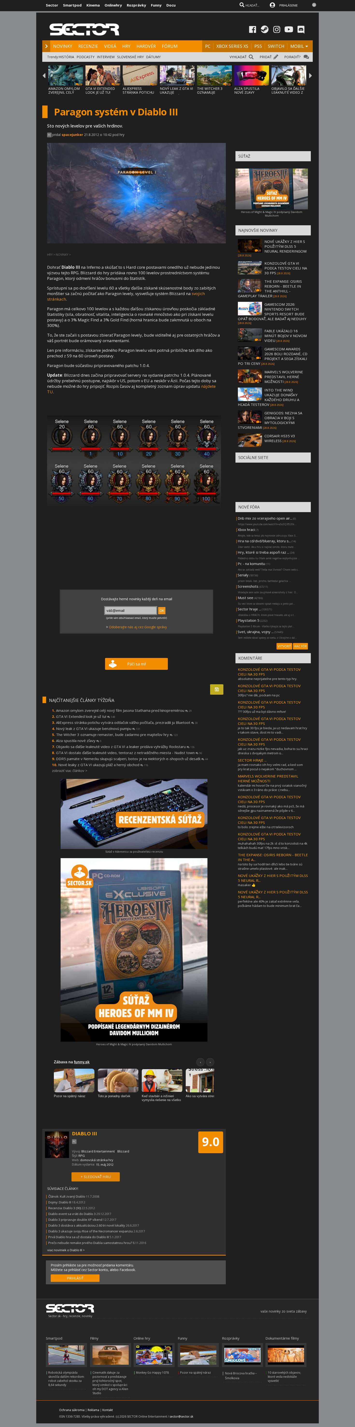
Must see (245, 597)
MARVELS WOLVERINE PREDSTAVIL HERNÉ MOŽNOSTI (268, 778)
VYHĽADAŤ (238, 57)
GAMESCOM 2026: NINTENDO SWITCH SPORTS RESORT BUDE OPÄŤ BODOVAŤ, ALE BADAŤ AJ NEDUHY (272, 311)
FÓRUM (170, 46)
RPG (81, 1155)
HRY (126, 46)
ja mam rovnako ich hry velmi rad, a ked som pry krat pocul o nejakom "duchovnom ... (270, 767)
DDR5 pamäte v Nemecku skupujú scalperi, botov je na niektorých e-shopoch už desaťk (132, 758)
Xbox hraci (246, 529)
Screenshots (248, 586)
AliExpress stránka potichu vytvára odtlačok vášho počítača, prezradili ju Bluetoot (127, 722)
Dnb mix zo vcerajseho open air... (265, 518)
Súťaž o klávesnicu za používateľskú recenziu (134, 851)
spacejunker (72, 134)
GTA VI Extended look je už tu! (85, 716)
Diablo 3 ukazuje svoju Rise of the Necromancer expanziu (90, 1231)
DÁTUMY (153, 57)
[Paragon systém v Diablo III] (134, 463)
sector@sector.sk (181, 1416)
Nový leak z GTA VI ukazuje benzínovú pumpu (98, 728)
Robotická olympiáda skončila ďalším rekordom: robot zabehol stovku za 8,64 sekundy (66, 1378)
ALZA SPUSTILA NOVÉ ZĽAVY (246, 90)
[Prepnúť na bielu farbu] (314, 5)
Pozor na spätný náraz (195, 1372)
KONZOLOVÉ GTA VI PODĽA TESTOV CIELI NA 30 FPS (285, 268)
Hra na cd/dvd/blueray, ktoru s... (264, 540)
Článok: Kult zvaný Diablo (66, 1196)
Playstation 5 (248, 620)
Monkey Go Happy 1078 (152, 1372)
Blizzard (123, 1151)
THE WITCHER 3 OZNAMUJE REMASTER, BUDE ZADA (211, 94)
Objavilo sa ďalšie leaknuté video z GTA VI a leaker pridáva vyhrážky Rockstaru (125, 746)
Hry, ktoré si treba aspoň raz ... (263, 552)
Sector (52, 5)
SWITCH (276, 46)
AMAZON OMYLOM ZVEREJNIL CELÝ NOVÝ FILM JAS (64, 92)
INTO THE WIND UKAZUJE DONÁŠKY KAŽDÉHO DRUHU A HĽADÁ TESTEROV (268, 397)
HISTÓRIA (66, 57)
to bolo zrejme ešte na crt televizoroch (266, 827)
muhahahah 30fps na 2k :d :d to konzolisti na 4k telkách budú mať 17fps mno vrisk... (272, 845)
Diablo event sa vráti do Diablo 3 (72, 1214)
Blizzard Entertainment (98, 1151)
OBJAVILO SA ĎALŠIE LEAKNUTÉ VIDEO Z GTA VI (288, 92)
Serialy (243, 574)
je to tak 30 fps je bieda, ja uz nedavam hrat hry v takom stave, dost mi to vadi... (272, 730)
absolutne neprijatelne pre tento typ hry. (267, 679)
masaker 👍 (247, 885)
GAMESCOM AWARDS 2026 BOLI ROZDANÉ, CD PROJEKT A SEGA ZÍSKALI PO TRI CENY (272, 356)
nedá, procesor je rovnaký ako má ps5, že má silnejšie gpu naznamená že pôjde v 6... (271, 808)
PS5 (258, 46)
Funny (156, 5)
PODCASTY (85, 57)
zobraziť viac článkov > (69, 770)
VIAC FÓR (300, 646)
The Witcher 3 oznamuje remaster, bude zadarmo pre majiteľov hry (117, 734)
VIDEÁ (110, 46)
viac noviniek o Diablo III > (66, 1250)
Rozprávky (136, 5)
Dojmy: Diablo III (59, 1202)
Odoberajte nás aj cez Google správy (138, 627)
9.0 (211, 1141)
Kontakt (107, 1410)
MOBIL (297, 46)
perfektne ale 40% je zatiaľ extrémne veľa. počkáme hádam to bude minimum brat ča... (270, 903)
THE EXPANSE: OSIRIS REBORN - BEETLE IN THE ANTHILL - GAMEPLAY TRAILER (270, 288)
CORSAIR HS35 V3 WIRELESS (279, 438)
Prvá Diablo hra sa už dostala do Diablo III (78, 1237)
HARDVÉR (146, 46)
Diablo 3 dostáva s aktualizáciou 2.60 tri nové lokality (87, 1225)
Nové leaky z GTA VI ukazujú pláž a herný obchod (103, 764)
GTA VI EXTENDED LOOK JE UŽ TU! (100, 90)
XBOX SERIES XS (232, 46)
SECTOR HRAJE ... (252, 760)
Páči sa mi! (136, 664)
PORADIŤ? (292, 57)
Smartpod (72, 5)
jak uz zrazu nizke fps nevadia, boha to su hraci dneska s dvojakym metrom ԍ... (273, 751)
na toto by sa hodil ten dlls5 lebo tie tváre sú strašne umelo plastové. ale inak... (270, 866)
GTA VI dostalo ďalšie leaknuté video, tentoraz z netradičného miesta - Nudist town (129, 752)
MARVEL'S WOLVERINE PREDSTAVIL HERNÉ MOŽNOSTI (283, 376)
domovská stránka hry (96, 1160)
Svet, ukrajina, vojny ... (256, 631)
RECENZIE (88, 46)
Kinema (93, 5)
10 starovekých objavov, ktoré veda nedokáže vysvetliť (284, 1376)
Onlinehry (113, 5)
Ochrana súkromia (72, 1410)
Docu (171, 5)
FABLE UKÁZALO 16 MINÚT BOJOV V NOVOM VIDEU (285, 335)
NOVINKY (62, 46)
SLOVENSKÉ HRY (130, 57)
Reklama (93, 1410)
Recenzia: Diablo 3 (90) (64, 1208)
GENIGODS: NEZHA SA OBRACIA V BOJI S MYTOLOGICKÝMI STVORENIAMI (270, 420)
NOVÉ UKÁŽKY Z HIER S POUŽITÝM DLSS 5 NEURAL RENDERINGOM (285, 246)
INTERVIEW (106, 57)
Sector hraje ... (249, 609)
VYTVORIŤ (284, 646)
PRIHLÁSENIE (288, 5)
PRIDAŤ (266, 57)
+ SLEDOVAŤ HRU (96, 1176)
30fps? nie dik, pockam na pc (259, 695)
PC (207, 46)
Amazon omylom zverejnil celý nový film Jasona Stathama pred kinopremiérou (124, 710)
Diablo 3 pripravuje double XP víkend (75, 1219)
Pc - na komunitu (251, 563)
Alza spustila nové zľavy (78, 740)
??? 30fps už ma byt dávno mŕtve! (262, 711)
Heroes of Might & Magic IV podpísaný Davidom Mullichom (134, 1044)
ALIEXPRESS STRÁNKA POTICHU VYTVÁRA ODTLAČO (139, 92)
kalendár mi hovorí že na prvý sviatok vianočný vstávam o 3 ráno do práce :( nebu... (272, 787)
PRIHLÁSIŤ (75, 1278)
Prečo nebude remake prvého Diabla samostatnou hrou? (90, 1243)
